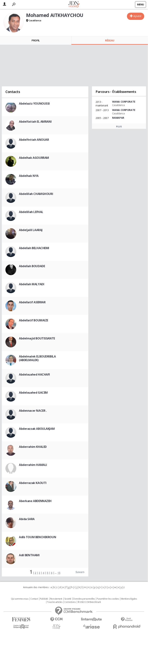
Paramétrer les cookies (108, 599)
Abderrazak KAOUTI (33, 483)
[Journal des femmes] (21, 619)
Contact (34, 599)
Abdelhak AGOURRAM (34, 158)
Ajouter (137, 16)
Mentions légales (129, 599)
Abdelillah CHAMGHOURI (36, 194)
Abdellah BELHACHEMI (34, 248)
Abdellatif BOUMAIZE (33, 320)
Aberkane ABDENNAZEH (35, 501)
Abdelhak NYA (29, 176)
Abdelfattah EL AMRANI (35, 122)
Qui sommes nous (19, 599)
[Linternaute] (91, 619)
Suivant (79, 572)
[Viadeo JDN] (56, 626)
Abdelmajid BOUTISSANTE (37, 338)
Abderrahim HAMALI (33, 465)
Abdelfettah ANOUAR (34, 140)
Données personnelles (84, 599)
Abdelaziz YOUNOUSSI (34, 103)
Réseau (109, 40)
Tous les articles (54, 602)
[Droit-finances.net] (126, 619)
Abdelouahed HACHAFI (34, 374)
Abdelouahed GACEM (33, 393)
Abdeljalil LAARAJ (31, 230)
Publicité (44, 599)
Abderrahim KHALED (33, 447)
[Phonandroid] (126, 626)
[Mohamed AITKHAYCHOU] (13, 23)
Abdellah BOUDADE (32, 266)
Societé (67, 599)
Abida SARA (27, 519)
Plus (119, 126)
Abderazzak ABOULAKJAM (37, 429)
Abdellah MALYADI (31, 284)
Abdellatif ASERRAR (32, 302)
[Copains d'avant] (21, 626)
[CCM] (56, 619)
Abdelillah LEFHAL (31, 212)
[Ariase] (91, 626)
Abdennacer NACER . (33, 411)
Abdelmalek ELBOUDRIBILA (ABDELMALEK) (37, 358)
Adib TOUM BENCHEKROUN (37, 537)
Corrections (70, 602)
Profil (36, 40)
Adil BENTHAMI (29, 555)
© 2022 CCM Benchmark (89, 602)
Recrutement (56, 599)
